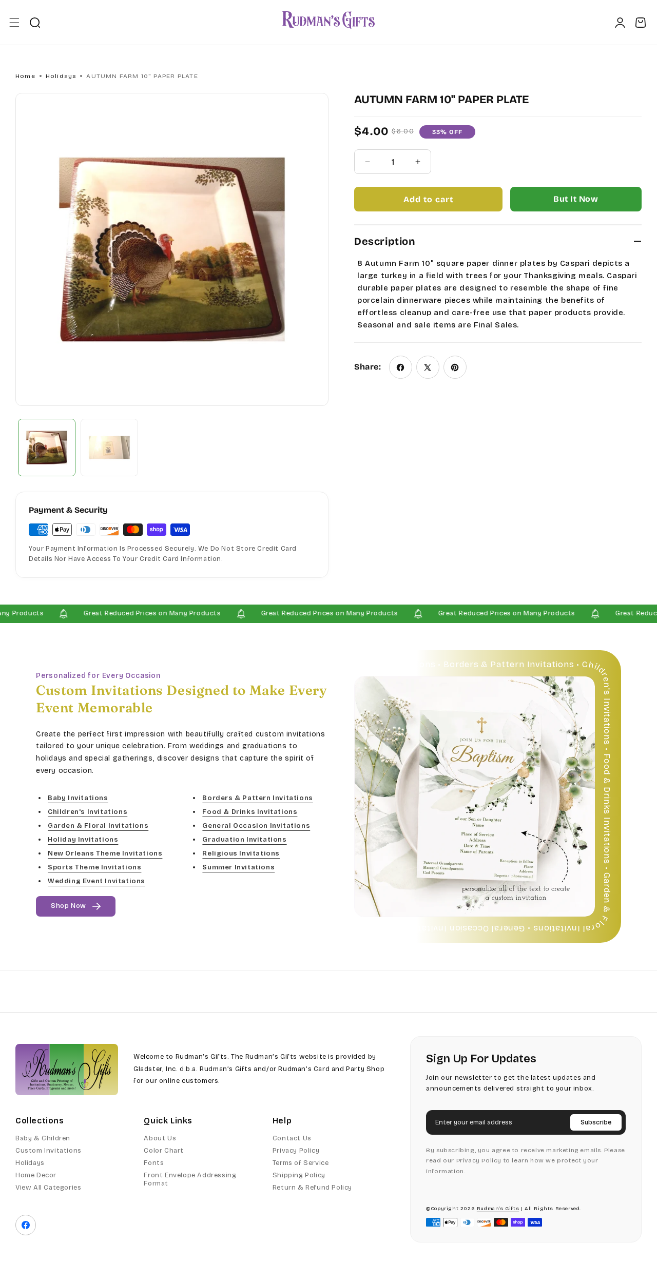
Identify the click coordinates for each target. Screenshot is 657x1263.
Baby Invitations (78, 797)
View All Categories (48, 1187)
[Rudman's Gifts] (66, 1069)
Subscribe (596, 1122)
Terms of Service (301, 1163)
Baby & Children (42, 1138)
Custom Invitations (48, 1151)
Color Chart (164, 1151)
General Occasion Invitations (256, 826)
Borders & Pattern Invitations (257, 797)
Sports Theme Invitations (94, 867)
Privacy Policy (296, 1151)
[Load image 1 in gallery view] (46, 447)
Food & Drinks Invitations (249, 811)
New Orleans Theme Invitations (105, 853)
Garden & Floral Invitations (98, 826)
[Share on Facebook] (400, 367)
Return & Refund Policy (312, 1187)
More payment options (575, 199)
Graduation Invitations (244, 839)
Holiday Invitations (83, 839)
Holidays (61, 76)
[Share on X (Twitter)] (427, 367)
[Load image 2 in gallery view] (109, 447)
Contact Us (292, 1138)
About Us (160, 1138)
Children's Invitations (87, 811)
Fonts (154, 1163)
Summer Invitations (238, 867)
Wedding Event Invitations (96, 881)
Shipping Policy (299, 1175)
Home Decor (35, 1175)
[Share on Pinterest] (455, 367)
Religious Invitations (241, 853)
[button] (14, 22)
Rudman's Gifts (498, 1209)
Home (25, 76)
